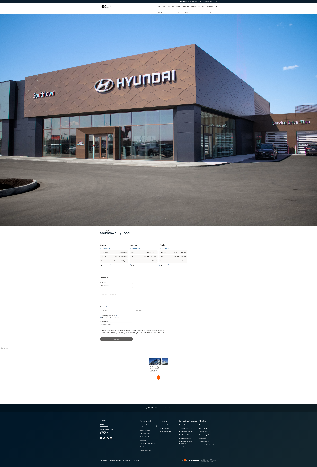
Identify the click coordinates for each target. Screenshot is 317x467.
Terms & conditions (115, 460)
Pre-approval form (165, 425)
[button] (158, 377)
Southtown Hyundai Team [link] (183, 13)
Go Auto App (203, 435)
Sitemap (136, 460)
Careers (201, 438)
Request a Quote (145, 433)
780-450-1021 (104, 426)
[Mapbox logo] (4, 348)
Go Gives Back (203, 431)
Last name (138, 307)
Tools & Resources (207, 6)
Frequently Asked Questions (207, 445)
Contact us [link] (213, 13)
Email (117, 317)
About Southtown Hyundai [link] (162, 13)
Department (104, 282)
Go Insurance (203, 441)
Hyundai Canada (145, 447)
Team (201, 425)
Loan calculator (164, 428)
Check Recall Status (185, 438)
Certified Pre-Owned (146, 437)
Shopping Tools (195, 6)
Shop (158, 6)
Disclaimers (103, 460)
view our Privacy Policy (137, 334)
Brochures (143, 440)
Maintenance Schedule (186, 431)
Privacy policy (127, 460)
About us (186, 6)
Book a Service (183, 425)
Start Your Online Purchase (145, 426)
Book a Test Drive (145, 430)
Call (103, 317)
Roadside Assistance (185, 435)
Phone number (104, 321)
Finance (178, 6)
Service (164, 6)
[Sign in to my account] (216, 1)
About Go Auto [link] (200, 13)
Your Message (104, 291)
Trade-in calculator (165, 431)
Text (110, 317)
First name (103, 307)
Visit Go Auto (203, 428)
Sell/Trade (171, 6)
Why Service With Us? (185, 428)
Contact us (103, 420)
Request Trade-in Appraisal (148, 443)
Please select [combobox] (105, 285)
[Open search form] (216, 7)
